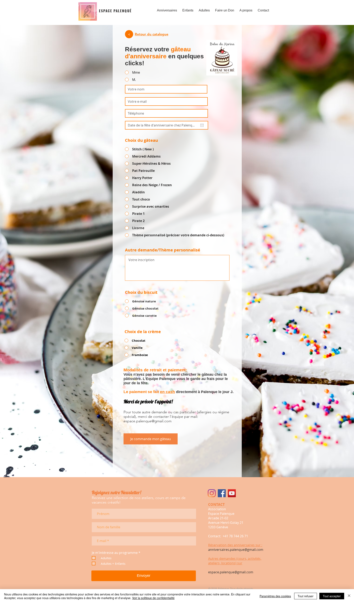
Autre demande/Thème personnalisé (162, 250)
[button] (167, 8)
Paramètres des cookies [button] (275, 596)
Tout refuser (305, 596)
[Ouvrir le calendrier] (202, 125)
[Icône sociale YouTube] (232, 493)
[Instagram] (212, 493)
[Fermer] (349, 596)
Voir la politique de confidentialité (153, 598)
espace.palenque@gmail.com (147, 421)
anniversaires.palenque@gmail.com (235, 549)
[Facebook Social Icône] (222, 493)
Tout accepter (332, 596)
